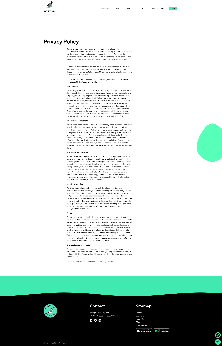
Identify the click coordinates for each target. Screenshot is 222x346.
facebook (91, 320)
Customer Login (157, 8)
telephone (218, 342)
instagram (99, 320)
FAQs (138, 322)
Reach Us (140, 319)
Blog (117, 8)
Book (173, 8)
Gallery (128, 8)
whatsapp (218, 335)
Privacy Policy (141, 325)
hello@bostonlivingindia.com (89, 82)
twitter (95, 320)
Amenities (140, 313)
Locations (105, 8)
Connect (141, 8)
